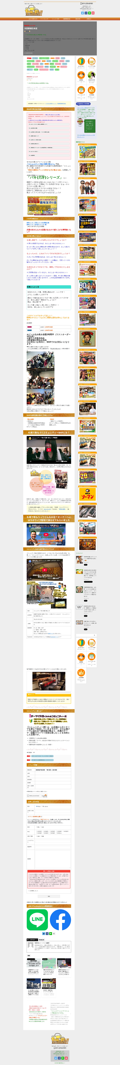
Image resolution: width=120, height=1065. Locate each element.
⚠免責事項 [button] (33, 155)
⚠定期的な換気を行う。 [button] (35, 143)
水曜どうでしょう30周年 (44, 58)
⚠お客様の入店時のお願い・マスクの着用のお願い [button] (40, 132)
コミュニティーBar (82, 107)
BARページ (50, 633)
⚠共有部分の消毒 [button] (34, 128)
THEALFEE (65, 63)
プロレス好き (55, 61)
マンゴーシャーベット (44, 69)
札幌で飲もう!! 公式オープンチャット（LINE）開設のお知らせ (90, 623)
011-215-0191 (87, 4)
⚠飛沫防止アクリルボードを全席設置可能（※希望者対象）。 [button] (42, 147)
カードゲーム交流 (30, 61)
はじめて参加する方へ (33, 18)
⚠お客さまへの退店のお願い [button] (36, 139)
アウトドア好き (35, 63)
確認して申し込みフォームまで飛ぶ (53, 114)
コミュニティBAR (55, 18)
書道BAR (29, 63)
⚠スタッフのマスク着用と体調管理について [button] (39, 124)
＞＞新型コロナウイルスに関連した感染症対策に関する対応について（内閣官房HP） (45, 120)
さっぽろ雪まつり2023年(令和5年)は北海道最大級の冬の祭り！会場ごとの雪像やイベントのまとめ (33, 993)
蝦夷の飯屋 (62, 509)
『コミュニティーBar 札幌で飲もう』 (41, 164)
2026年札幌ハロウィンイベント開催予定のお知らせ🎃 (90, 558)
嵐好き (41, 63)
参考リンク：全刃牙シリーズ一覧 (36, 224)
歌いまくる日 (58, 63)
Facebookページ (54, 636)
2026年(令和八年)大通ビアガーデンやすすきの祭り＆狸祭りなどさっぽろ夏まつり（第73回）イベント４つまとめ (90, 574)
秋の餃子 (51, 69)
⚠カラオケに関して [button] (34, 151)
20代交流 (57, 58)
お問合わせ (89, 18)
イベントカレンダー (44, 18)
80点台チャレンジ (39, 66)
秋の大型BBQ (35, 58)
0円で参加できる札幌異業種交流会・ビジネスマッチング (42, 760)
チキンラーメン (64, 66)
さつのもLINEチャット (51, 103)
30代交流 (63, 58)
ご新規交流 (38, 61)
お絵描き (67, 61)
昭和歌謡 (46, 66)
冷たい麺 (36, 69)
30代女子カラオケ (30, 66)
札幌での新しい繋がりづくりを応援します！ (60, 1046)
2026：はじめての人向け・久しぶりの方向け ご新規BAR (42, 756)
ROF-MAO (49, 61)
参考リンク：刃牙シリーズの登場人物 (38, 222)
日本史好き (62, 61)
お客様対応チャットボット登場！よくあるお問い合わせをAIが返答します (33, 971)
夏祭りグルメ (29, 69)
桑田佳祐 (52, 63)
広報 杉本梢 (77, 18)
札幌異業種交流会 (66, 18)
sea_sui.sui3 (47, 509)
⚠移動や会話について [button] (35, 135)
